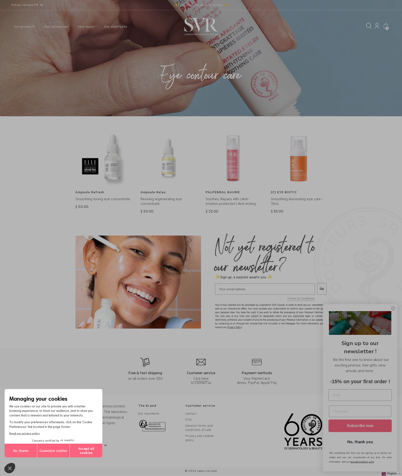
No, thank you (360, 441)
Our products (24, 27)
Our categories (56, 27)
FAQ (188, 420)
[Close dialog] (393, 308)
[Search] (369, 27)
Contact (191, 414)
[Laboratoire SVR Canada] (201, 26)
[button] (9, 468)
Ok (322, 289)
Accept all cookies (86, 450)
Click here (201, 379)
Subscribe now (360, 426)
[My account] (377, 27)
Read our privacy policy (24, 433)
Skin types (86, 27)
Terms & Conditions (301, 299)
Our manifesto (115, 27)
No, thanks (21, 450)
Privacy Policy (234, 327)
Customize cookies (53, 450)
